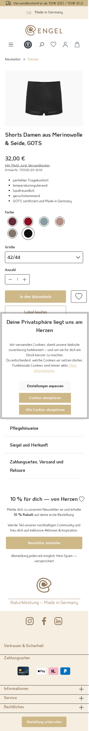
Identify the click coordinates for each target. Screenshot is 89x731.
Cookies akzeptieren (45, 397)
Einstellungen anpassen (45, 385)
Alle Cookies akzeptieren (45, 409)
